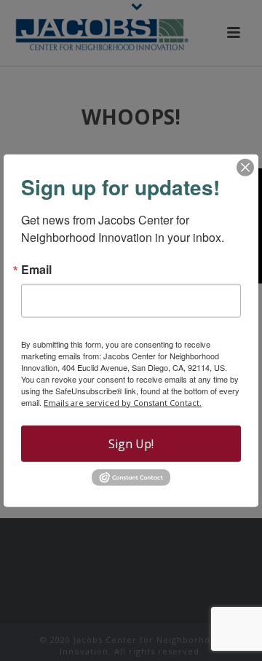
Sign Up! (131, 443)
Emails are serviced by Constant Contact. (123, 401)
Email (36, 269)
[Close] (245, 167)
